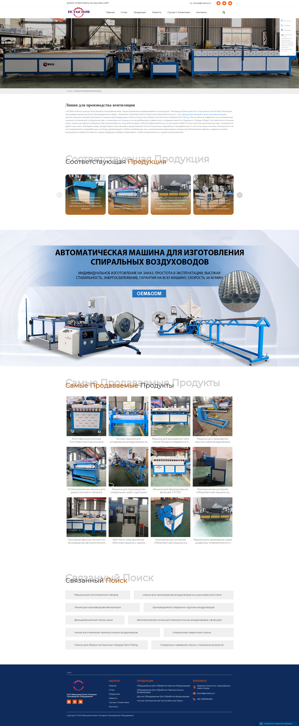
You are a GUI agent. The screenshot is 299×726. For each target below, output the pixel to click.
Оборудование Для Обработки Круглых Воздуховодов (163, 686)
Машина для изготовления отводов (96, 594)
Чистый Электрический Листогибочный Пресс (160, 701)
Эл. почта (287, 21)
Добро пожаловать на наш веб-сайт (88, 3)
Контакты (113, 707)
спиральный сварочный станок (192, 632)
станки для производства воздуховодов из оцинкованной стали (182, 594)
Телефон (287, 25)
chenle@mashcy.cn (202, 3)
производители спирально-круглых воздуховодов (183, 607)
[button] (240, 195)
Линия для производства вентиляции (97, 607)
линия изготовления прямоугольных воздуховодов (106, 632)
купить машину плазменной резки (83, 117)
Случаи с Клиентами (119, 702)
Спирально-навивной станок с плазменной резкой (192, 645)
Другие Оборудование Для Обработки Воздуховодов (163, 696)
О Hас (112, 690)
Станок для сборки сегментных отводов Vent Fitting (162, 117)
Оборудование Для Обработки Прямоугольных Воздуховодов (160, 691)
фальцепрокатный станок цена (93, 620)
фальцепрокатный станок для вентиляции (204, 114)
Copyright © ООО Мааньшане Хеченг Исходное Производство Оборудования (100, 715)
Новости (113, 698)
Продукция (114, 694)
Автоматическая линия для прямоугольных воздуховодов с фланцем (179, 620)
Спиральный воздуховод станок (118, 117)
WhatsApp (287, 30)
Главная (70, 91)
